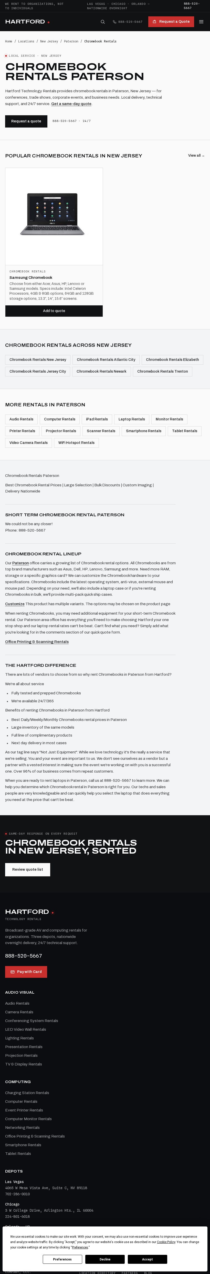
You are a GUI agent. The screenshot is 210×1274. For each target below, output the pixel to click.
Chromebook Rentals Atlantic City (106, 360)
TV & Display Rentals (23, 1064)
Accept (147, 1259)
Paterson (71, 41)
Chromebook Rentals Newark (102, 371)
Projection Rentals (21, 1055)
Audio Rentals (21, 419)
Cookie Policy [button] (166, 1242)
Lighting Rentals (19, 1038)
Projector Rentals (61, 431)
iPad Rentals (97, 419)
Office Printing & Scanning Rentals (37, 642)
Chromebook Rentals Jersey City (37, 371)
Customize (15, 604)
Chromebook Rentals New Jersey (37, 360)
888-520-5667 (192, 6)
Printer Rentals (22, 431)
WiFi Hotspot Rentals (76, 443)
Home (8, 41)
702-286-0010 (17, 1194)
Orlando (138, 4)
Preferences (62, 1259)
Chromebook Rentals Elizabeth (172, 360)
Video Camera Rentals (28, 443)
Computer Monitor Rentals (28, 1119)
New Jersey (49, 41)
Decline (105, 1259)
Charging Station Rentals (27, 1093)
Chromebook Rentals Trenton (162, 371)
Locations (26, 41)
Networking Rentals (22, 1128)
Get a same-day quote (71, 104)
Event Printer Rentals (24, 1110)
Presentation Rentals (24, 1047)
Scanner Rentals (101, 431)
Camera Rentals (19, 1012)
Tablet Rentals (184, 431)
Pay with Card (29, 972)
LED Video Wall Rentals (25, 1029)
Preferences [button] (80, 1247)
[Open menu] (201, 21)
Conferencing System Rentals (31, 1021)
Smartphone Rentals (143, 431)
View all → (196, 155)
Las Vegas (96, 4)
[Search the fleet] (102, 21)
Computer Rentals (59, 419)
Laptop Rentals (132, 419)
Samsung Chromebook (30, 278)
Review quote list (27, 869)
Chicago (118, 4)
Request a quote (26, 121)
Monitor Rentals (169, 419)
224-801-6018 (17, 1216)
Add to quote (54, 311)
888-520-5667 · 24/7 (71, 121)
